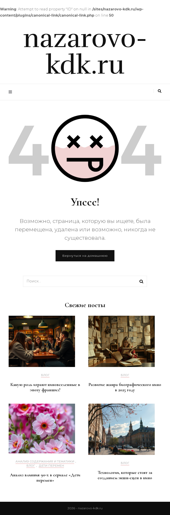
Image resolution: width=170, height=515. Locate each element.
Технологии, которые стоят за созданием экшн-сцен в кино (125, 475)
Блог (45, 375)
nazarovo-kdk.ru (85, 51)
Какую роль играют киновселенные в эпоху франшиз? (45, 387)
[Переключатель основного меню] (11, 92)
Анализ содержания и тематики (44, 461)
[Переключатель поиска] (159, 91)
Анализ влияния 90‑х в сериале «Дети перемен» (45, 477)
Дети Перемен (51, 465)
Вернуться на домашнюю (85, 256)
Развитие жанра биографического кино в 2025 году (125, 387)
